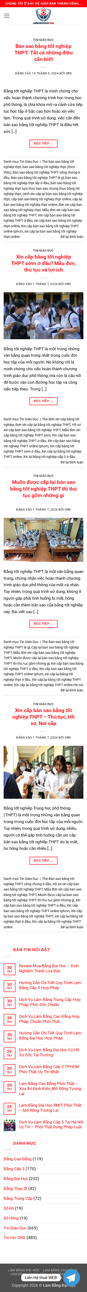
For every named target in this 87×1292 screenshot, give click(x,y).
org (69, 73)
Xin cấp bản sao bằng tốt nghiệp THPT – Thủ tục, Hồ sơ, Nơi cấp (43, 717)
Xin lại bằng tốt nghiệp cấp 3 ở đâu (49, 457)
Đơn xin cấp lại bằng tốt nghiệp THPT (43, 425)
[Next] (75, 36)
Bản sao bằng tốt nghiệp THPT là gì (37, 178)
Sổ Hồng (11, 1218)
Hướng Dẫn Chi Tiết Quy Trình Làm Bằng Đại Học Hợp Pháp (50, 1035)
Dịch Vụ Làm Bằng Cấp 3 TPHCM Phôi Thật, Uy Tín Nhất (49, 1069)
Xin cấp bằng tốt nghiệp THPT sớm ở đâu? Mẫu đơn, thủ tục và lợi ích (43, 263)
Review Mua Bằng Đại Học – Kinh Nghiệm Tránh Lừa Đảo (49, 968)
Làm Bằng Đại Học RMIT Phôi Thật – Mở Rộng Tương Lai (50, 1108)
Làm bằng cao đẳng (60, 1270)
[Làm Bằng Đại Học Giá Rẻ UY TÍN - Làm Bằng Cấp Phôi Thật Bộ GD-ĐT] (43, 15)
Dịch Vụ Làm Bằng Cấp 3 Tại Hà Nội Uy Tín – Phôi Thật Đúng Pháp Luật (51, 1125)
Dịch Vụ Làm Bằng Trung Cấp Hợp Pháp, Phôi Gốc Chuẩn (50, 1002)
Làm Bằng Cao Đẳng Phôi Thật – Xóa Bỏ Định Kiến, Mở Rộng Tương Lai (50, 1088)
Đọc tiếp (43, 143)
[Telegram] (71, 1277)
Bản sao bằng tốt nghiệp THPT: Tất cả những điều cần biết (43, 52)
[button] (7, 15)
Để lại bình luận (72, 237)
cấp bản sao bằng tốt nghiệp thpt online (41, 199)
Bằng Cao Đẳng (18, 1158)
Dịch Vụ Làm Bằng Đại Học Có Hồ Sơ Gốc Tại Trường (49, 1052)
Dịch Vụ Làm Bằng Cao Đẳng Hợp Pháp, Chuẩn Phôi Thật (49, 1019)
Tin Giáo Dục (43, 40)
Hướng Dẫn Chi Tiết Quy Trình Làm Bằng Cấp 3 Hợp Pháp (50, 985)
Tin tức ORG (15, 1237)
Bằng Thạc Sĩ (15, 1188)
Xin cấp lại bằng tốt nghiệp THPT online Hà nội (48, 685)
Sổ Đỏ (9, 1208)
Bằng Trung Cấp (18, 1198)
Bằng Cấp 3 (14, 1168)
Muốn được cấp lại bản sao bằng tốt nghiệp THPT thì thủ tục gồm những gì (43, 488)
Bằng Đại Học (16, 1178)
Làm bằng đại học (24, 1270)
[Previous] (11, 36)
